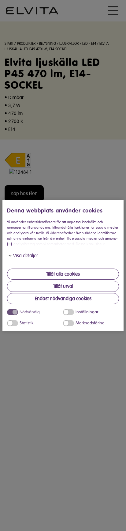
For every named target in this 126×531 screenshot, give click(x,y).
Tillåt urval (63, 286)
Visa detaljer (25, 256)
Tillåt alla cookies (63, 274)
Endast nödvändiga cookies (63, 299)
